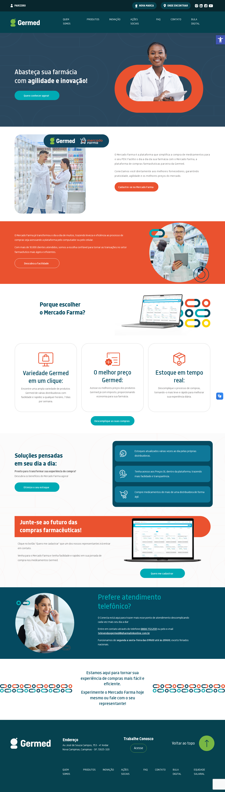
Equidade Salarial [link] (199, 771)
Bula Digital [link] (195, 21)
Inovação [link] (114, 19)
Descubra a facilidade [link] (36, 263)
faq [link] (158, 19)
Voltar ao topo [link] (183, 743)
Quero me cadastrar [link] (162, 573)
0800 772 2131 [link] (149, 629)
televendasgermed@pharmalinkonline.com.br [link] (124, 633)
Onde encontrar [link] (177, 5)
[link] (220, 39)
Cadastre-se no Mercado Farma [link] (135, 187)
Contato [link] (176, 19)
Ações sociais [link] (134, 21)
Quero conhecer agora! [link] (36, 95)
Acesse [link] (138, 748)
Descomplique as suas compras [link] (112, 421)
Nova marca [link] (146, 5)
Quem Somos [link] (66, 21)
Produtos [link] (93, 19)
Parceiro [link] (20, 5)
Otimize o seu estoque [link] (36, 487)
